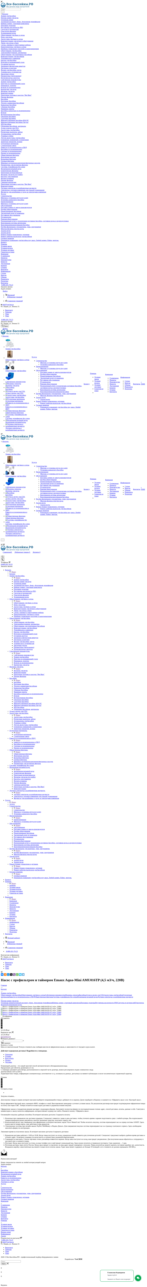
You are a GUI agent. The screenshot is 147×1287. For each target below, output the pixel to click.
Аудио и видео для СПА (95, 995)
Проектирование (20, 820)
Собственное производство (24, 655)
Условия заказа (6, 1224)
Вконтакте (9, 310)
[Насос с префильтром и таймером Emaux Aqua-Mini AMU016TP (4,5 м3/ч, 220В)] (31, 1012)
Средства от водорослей (126, 1003)
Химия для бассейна (21, 580)
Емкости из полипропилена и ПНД (27, 742)
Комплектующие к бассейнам (12, 1172)
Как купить (9, 1058)
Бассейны (17, 682)
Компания (13, 901)
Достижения (5, 1213)
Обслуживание (19, 827)
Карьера (4, 1215)
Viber (7, 314)
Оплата (8, 1060)
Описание (9, 1054)
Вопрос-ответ (6, 1232)
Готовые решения (20, 876)
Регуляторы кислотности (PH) (106, 1003)
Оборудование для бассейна (24, 622)
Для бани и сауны (7, 1182)
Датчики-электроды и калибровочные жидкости (31, 794)
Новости (4, 1211)
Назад (14, 572)
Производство (6, 1209)
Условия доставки (7, 1228)
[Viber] (14, 974)
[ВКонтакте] (2, 974)
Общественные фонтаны (23, 754)
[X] (11, 974)
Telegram (8, 312)
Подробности (6, 1037)
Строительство (19, 810)
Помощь (12, 885)
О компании (5, 1205)
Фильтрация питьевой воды (24, 771)
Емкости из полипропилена (11, 1178)
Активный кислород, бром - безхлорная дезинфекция (32, 1003)
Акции (3, 1236)
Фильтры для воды (21, 671)
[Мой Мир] (8, 974)
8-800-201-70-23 (7, 285)
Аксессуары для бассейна (23, 717)
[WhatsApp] (17, 974)
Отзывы (8, 1056)
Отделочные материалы (22, 734)
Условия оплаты (7, 1226)
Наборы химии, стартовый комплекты (66, 1003)
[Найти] (2, 11)
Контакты (4, 1218)
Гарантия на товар (7, 1230)
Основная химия (7, 1003)
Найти (4, 1264)
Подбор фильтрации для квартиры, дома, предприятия (34, 852)
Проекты (4, 1207)
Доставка (8, 1062)
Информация (14, 922)
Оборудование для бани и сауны (26, 603)
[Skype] (20, 974)
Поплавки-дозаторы (88, 1003)
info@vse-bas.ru (8, 304)
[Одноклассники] (5, 974)
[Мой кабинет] (2, 543)
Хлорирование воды (14, 1005)
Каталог (12, 574)
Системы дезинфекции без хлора (65, 997)
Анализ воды (18, 860)
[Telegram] (23, 974)
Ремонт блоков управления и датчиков (28, 868)
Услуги (12, 804)
